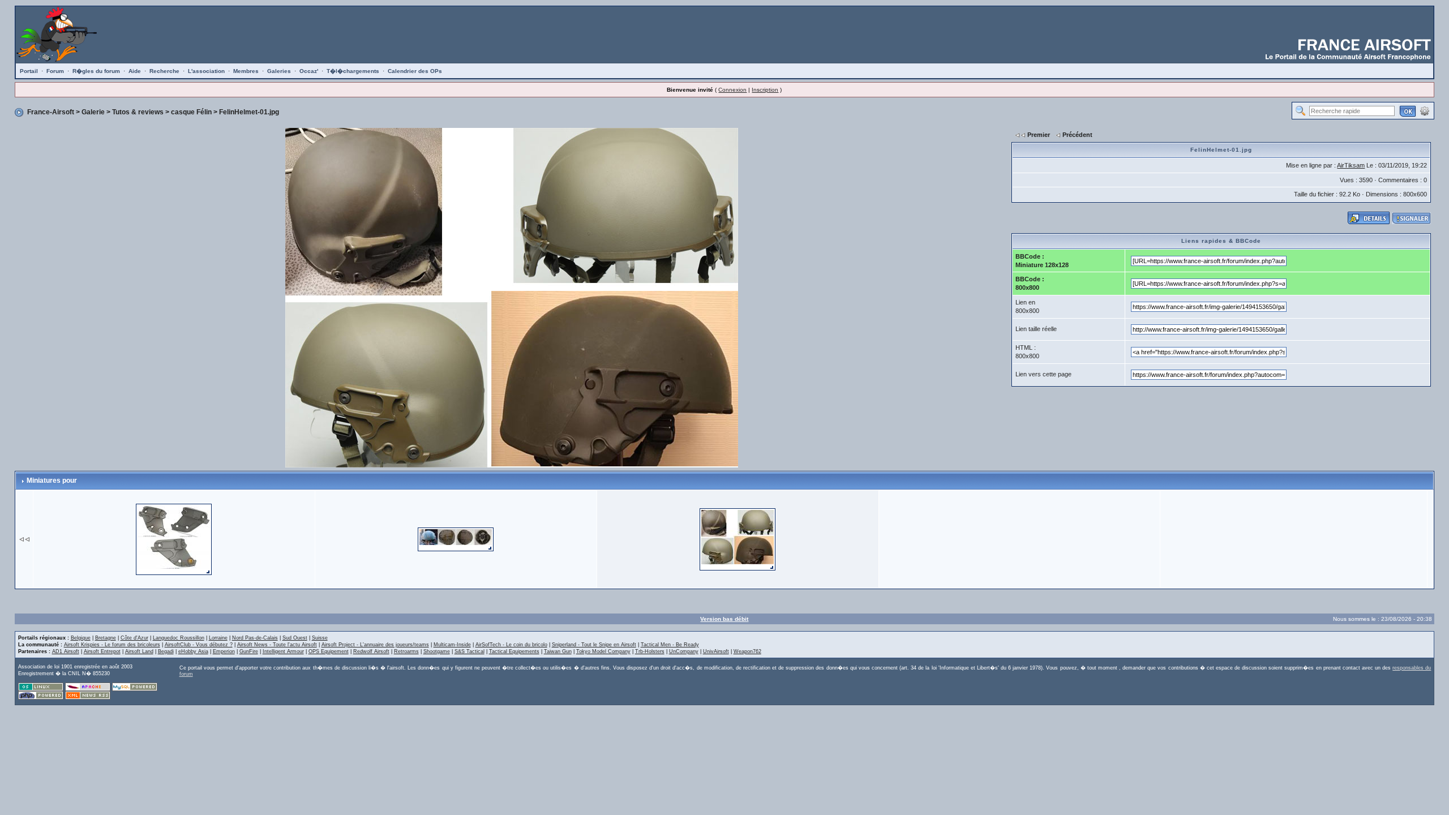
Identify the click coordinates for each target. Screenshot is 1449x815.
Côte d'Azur (134, 638)
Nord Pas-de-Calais (255, 638)
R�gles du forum (96, 71)
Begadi (166, 651)
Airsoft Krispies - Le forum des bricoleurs (112, 644)
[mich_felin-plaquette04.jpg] (174, 538)
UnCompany (683, 651)
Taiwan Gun (558, 651)
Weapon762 (747, 651)
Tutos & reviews (138, 112)
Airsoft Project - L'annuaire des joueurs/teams (375, 644)
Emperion (224, 651)
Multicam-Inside (452, 644)
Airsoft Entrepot (102, 651)
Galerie (93, 112)
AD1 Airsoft (65, 651)
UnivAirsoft (716, 651)
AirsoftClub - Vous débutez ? (199, 644)
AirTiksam (1351, 165)
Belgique (81, 638)
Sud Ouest (294, 638)
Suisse (320, 638)
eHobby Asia (193, 651)
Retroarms (406, 651)
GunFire (248, 651)
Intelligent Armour (283, 651)
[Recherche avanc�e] (1424, 110)
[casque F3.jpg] (455, 538)
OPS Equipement (328, 651)
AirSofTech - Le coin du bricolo (511, 644)
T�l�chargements (353, 71)
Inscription (765, 90)
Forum (55, 71)
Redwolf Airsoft (371, 651)
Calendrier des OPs (415, 71)
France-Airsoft (50, 112)
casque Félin (191, 112)
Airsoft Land (139, 651)
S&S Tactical (470, 651)
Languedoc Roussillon (178, 638)
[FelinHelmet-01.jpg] (737, 538)
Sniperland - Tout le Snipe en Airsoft (594, 644)
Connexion (732, 90)
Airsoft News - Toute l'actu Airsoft (277, 644)
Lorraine (218, 638)
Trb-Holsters (650, 651)
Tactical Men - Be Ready (670, 644)
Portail (29, 71)
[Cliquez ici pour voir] (1368, 217)
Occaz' (308, 71)
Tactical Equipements (514, 651)
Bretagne (105, 638)
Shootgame (436, 651)
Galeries (279, 71)
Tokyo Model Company (603, 651)
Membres (246, 71)
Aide (134, 71)
